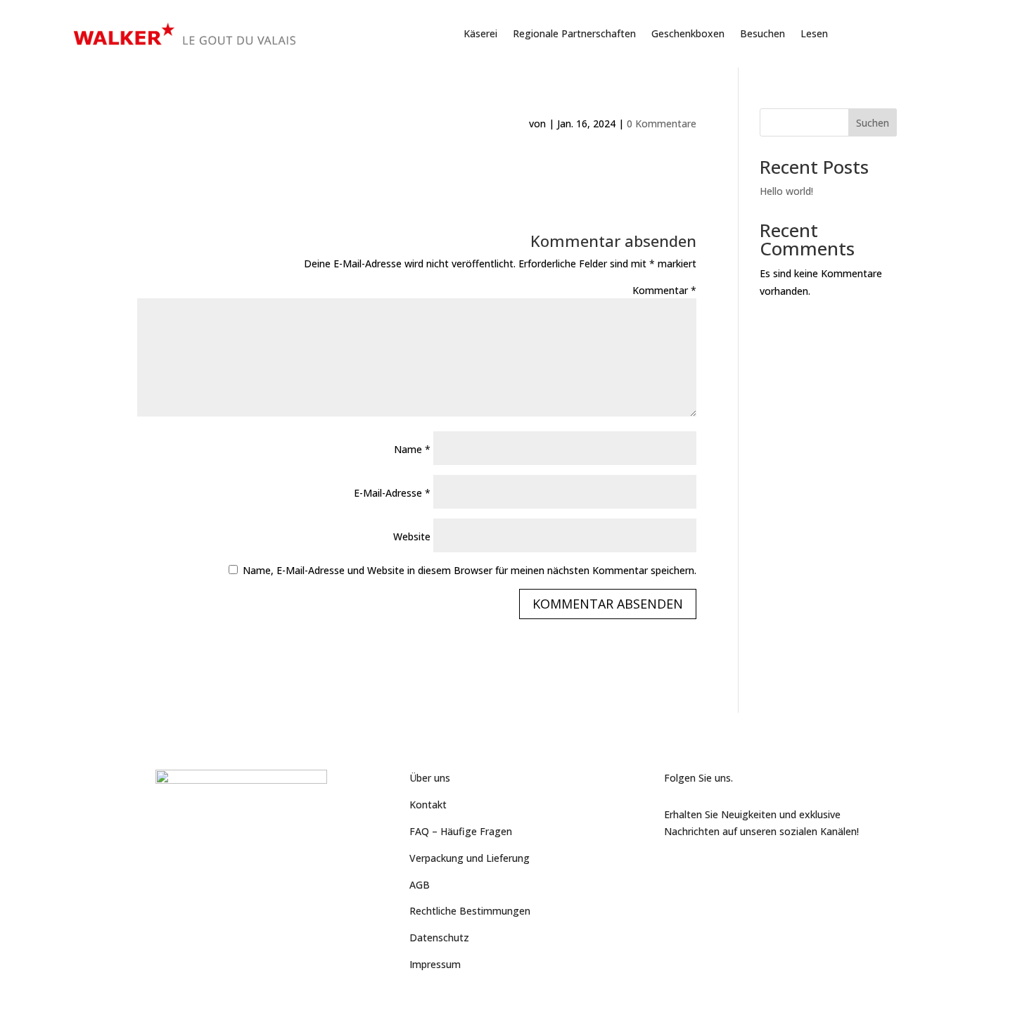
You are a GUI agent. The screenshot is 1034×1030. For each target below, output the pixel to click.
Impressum (435, 964)
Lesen (814, 33)
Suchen (872, 122)
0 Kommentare (661, 123)
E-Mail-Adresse (392, 493)
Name (412, 449)
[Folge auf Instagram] (731, 867)
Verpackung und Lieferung (469, 858)
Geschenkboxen (688, 33)
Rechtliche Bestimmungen (469, 910)
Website (411, 536)
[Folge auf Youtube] (703, 867)
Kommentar (664, 290)
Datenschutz (439, 937)
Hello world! (786, 191)
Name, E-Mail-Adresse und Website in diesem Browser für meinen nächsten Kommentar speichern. (469, 570)
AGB (419, 884)
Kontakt (428, 804)
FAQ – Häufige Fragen (460, 831)
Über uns (429, 777)
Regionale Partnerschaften (574, 33)
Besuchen (762, 33)
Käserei (480, 33)
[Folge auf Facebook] (675, 867)
